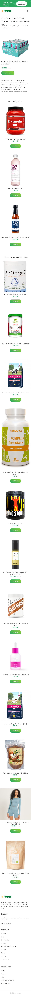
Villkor (3, 977)
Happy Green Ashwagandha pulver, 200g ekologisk (15, 874)
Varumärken (5, 959)
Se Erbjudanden (21, 3)
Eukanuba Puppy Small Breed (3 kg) (15, 724)
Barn (2, 937)
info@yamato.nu (6, 923)
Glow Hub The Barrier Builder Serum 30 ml (15, 674)
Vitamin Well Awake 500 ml (15, 188)
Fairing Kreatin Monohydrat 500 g (15, 139)
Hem (2, 24)
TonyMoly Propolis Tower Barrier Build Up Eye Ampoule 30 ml (15, 573)
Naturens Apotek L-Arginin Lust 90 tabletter (15, 344)
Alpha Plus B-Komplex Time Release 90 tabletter (15, 473)
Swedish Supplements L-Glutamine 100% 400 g (15, 624)
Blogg (3, 970)
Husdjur (3, 949)
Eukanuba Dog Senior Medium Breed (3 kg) (15, 393)
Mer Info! (8, 73)
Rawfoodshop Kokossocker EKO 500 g (15, 773)
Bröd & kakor (5, 940)
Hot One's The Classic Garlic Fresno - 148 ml (15, 237)
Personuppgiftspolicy (7, 980)
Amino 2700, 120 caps (15, 523)
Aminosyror (23, 61)
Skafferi (3, 953)
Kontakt (3, 974)
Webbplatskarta (6, 983)
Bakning (3, 933)
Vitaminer (17, 61)
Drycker (3, 943)
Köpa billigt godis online (8, 946)
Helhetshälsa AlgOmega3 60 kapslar (15, 294)
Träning (11, 61)
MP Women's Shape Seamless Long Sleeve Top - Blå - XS (15, 823)
